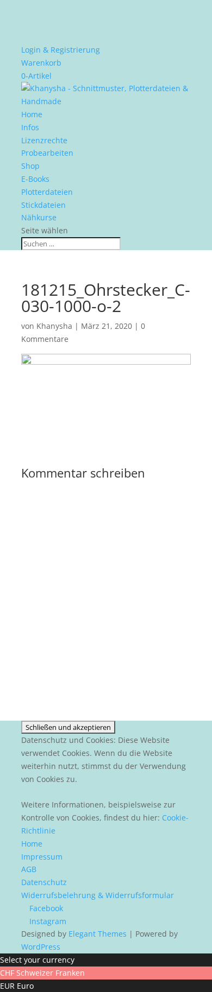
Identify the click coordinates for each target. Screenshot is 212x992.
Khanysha (54, 326)
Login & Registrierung (60, 49)
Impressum (42, 856)
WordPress (40, 947)
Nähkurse (39, 217)
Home (31, 114)
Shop (30, 166)
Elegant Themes (97, 934)
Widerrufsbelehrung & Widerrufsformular (97, 895)
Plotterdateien (47, 192)
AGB (28, 869)
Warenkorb (41, 63)
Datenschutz (44, 882)
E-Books (35, 179)
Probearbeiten (47, 153)
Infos (30, 127)
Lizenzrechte (44, 140)
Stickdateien (43, 205)
